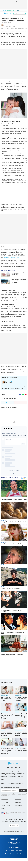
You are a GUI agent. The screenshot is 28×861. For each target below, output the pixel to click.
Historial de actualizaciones (9, 407)
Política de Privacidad (5, 805)
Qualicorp (22, 853)
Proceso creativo (4, 802)
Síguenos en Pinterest (20, 767)
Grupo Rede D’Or (20, 831)
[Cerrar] (16, 1)
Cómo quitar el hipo (5, 28)
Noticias (17, 10)
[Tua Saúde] (7, 13)
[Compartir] (20, 394)
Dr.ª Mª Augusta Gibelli (12, 381)
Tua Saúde (3, 10)
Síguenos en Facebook (16, 767)
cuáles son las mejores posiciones (10, 144)
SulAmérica (6, 853)
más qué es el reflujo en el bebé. (11, 257)
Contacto (3, 808)
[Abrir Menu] (2, 13)
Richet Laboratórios (14, 853)
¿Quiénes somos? (4, 799)
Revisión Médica (18, 802)
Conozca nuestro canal (8, 767)
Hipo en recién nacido (19, 28)
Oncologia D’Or (19, 850)
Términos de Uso (18, 805)
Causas (12, 28)
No (21, 402)
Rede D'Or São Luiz (10, 850)
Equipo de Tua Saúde (12, 26)
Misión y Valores (18, 799)
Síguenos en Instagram (12, 767)
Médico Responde (10, 10)
